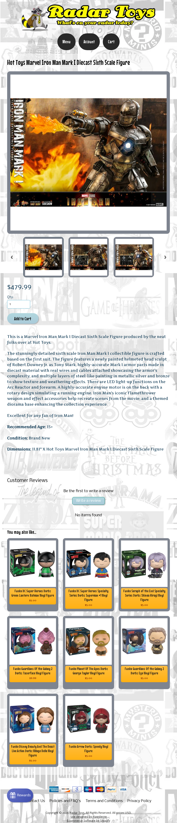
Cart (111, 41)
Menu (66, 41)
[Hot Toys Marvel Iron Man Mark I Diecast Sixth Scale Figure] (43, 257)
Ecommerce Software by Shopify (88, 821)
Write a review (88, 501)
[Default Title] (88, 152)
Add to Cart (22, 318)
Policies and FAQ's (65, 801)
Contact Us (35, 801)
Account (89, 41)
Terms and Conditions (104, 801)
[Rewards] (20, 795)
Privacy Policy (139, 801)
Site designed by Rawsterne (88, 817)
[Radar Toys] (88, 30)
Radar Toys (77, 813)
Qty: (10, 297)
